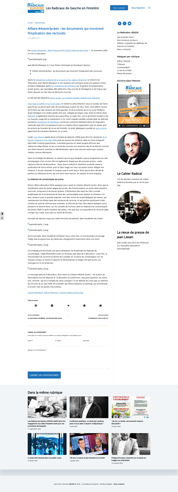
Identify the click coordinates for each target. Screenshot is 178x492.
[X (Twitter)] (52, 305)
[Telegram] (68, 305)
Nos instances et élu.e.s (127, 40)
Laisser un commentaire (44, 374)
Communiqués (123, 67)
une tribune (39, 136)
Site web (86, 340)
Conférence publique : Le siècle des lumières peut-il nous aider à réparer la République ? (87, 422)
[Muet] (144, 126)
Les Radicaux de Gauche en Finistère (72, 7)
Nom (30, 340)
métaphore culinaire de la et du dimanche (61, 79)
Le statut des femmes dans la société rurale (44, 457)
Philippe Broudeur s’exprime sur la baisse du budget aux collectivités (128, 459)
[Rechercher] (149, 8)
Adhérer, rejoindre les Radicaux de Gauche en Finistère (132, 44)
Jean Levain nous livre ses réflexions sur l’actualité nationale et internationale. (133, 245)
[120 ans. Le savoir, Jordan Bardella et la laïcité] (89, 444)
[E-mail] (100, 305)
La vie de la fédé (124, 70)
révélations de (48, 121)
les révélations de (63, 85)
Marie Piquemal (54, 50)
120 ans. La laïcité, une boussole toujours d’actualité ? (127, 422)
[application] (133, 106)
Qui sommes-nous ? (125, 36)
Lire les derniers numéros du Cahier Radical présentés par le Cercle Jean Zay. (133, 182)
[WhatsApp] (84, 305)
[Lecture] (120, 126)
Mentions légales (106, 483)
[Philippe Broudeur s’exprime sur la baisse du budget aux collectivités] (130, 444)
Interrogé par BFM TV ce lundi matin (44, 103)
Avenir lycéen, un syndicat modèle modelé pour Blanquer (75, 97)
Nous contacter (119, 7)
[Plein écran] (148, 126)
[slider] (132, 125)
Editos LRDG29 (123, 61)
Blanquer (32, 115)
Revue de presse (124, 73)
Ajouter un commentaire (37, 350)
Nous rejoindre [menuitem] (138, 7)
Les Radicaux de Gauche (90, 483)
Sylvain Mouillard (38, 50)
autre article (101, 128)
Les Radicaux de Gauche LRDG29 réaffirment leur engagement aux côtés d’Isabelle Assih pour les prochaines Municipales (47, 423)
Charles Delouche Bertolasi (76, 50)
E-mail (58, 340)
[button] (134, 106)
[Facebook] (36, 305)
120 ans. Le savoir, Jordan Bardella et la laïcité (87, 457)
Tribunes (121, 64)
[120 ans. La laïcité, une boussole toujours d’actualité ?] (130, 407)
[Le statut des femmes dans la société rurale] (47, 444)
